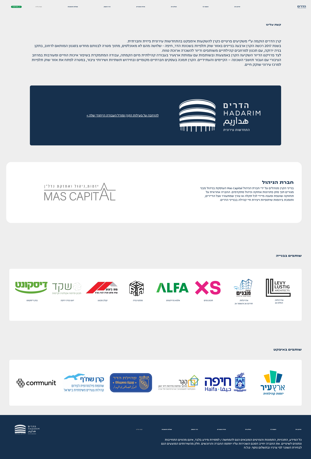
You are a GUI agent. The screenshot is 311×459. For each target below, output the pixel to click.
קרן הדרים (273, 41)
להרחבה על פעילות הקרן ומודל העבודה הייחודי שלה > (123, 115)
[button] (16, 7)
